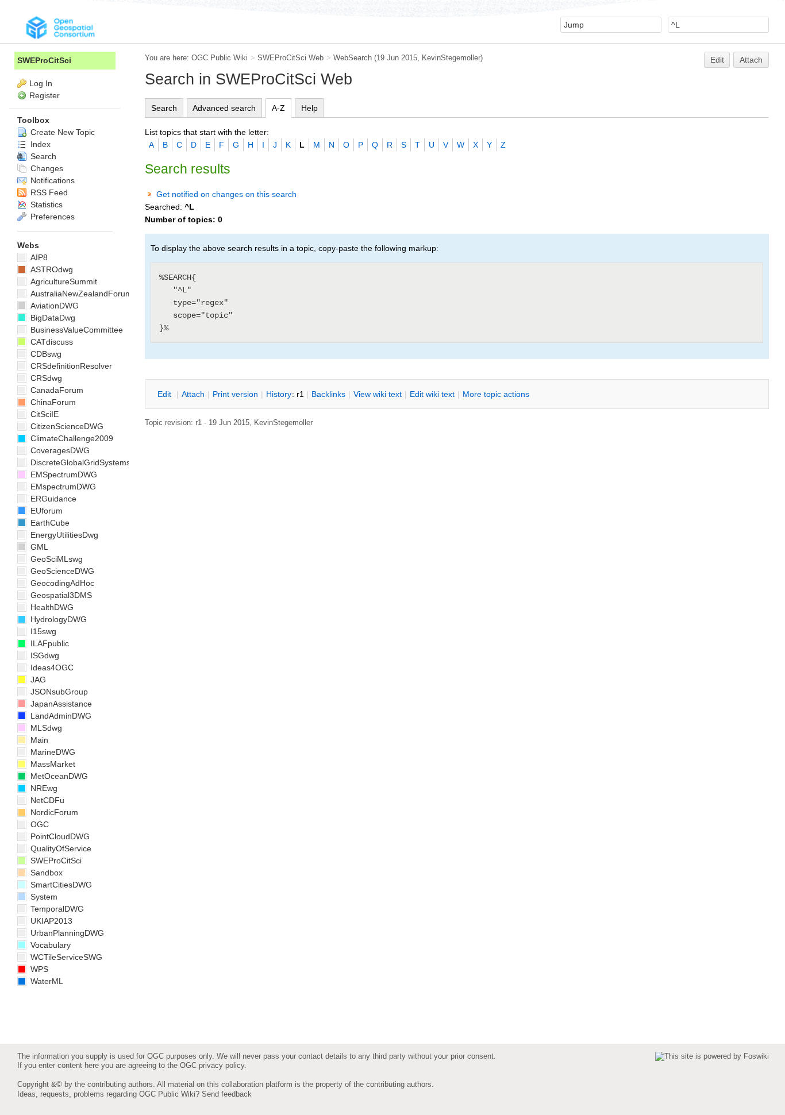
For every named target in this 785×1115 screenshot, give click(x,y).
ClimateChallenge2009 (70, 438)
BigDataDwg (51, 317)
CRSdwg (45, 378)
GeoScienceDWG (61, 571)
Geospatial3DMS (60, 595)
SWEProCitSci (44, 60)
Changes (45, 168)
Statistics (45, 204)
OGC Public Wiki (219, 57)
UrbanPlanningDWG (66, 932)
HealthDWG (51, 607)
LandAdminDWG (59, 715)
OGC (38, 824)
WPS (38, 969)
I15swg (42, 631)
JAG (37, 679)
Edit (717, 59)
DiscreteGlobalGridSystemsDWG (89, 462)
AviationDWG (53, 305)
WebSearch (352, 57)
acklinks (328, 394)
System (42, 896)
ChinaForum (52, 402)
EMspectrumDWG (62, 486)
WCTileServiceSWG (65, 957)
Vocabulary (49, 945)
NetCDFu (46, 800)
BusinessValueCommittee (75, 329)
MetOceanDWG (58, 776)
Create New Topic (61, 132)
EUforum (45, 510)
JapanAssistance (60, 703)
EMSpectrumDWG (62, 474)
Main (38, 739)
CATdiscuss (50, 341)
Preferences (51, 216)
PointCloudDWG (59, 836)
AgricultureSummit (62, 281)
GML (38, 546)
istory (278, 394)
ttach (193, 394)
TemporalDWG (56, 908)
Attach (751, 59)
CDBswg (44, 353)
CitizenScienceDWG (65, 426)
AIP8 (38, 257)
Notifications (51, 180)
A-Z (278, 108)
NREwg (42, 788)
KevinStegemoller (451, 57)
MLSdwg (45, 727)
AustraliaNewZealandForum (80, 293)
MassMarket (51, 764)
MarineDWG (51, 752)
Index (39, 144)
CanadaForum (55, 390)
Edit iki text (432, 394)
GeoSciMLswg (55, 559)
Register (44, 95)
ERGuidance (52, 498)
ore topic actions (496, 394)
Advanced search (224, 108)
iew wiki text (377, 394)
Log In (40, 83)
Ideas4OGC (51, 667)
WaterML (45, 981)
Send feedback (227, 1094)
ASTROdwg (50, 269)
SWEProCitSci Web (290, 57)
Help (309, 108)
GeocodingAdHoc (61, 583)
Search (164, 108)
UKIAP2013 (50, 920)
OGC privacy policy (212, 1065)
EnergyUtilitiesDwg (63, 534)
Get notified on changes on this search (226, 194)
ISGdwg (43, 655)
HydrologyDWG (57, 619)
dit (165, 394)
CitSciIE (43, 414)
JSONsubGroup (58, 691)
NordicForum (53, 812)
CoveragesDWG (59, 450)
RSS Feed (48, 192)
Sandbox (45, 872)
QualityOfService (59, 848)
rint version (235, 394)
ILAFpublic (48, 643)
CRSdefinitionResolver (70, 366)
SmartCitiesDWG (60, 884)
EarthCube (49, 522)
